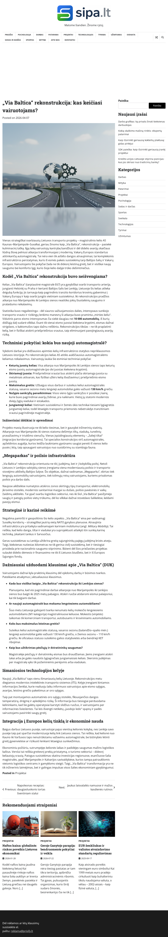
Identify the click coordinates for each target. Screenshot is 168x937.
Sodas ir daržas (13, 40)
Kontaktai (70, 40)
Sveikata (131, 34)
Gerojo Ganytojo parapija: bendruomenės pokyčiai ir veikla (58, 849)
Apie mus (55, 40)
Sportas (30, 40)
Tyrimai (102, 34)
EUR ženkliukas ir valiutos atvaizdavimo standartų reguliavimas (95, 849)
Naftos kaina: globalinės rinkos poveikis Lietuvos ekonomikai (19, 849)
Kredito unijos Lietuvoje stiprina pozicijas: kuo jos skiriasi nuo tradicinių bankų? (141, 160)
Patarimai (53, 34)
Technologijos (85, 34)
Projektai (68, 34)
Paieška (123, 101)
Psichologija (24, 34)
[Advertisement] (84, 67)
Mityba (42, 40)
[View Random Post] (156, 37)
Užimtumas (116, 34)
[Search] (162, 37)
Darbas (39, 34)
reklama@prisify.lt (22, 931)
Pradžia (9, 34)
